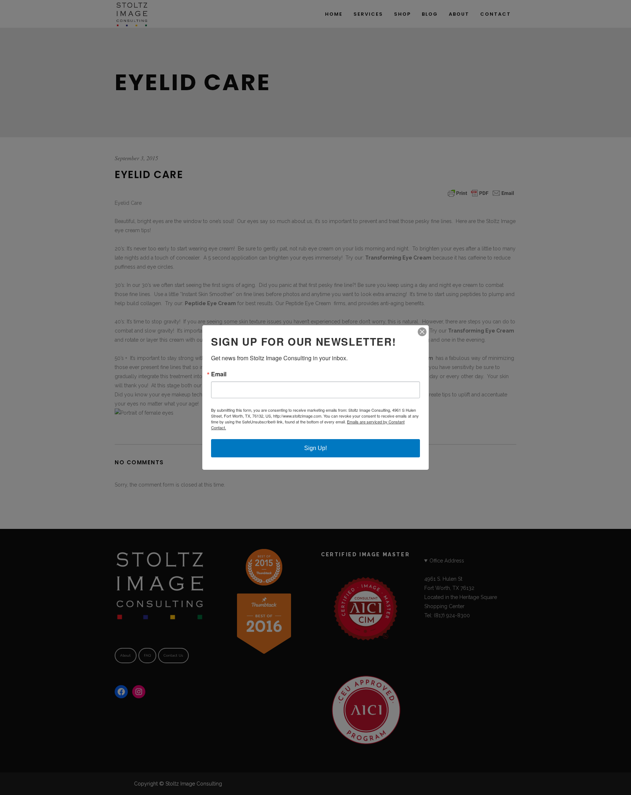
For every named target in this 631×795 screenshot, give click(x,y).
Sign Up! (315, 448)
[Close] (422, 331)
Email (218, 374)
